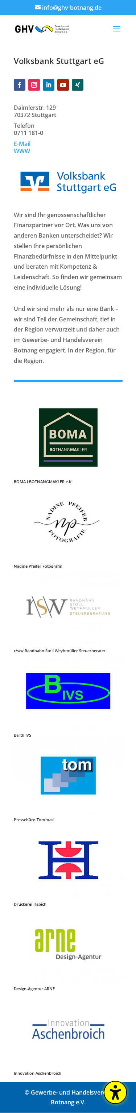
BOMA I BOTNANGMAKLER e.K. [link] (43, 481)
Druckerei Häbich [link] (30, 904)
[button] (117, 33)
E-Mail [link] (22, 144)
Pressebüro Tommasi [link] (34, 819)
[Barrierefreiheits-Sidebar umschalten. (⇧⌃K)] (115, 1092)
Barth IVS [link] (22, 735)
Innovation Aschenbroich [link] (37, 1073)
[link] (42, 29)
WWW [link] (22, 151)
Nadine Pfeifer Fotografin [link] (38, 566)
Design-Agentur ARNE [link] (34, 988)
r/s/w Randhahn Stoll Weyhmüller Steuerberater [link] (60, 650)
